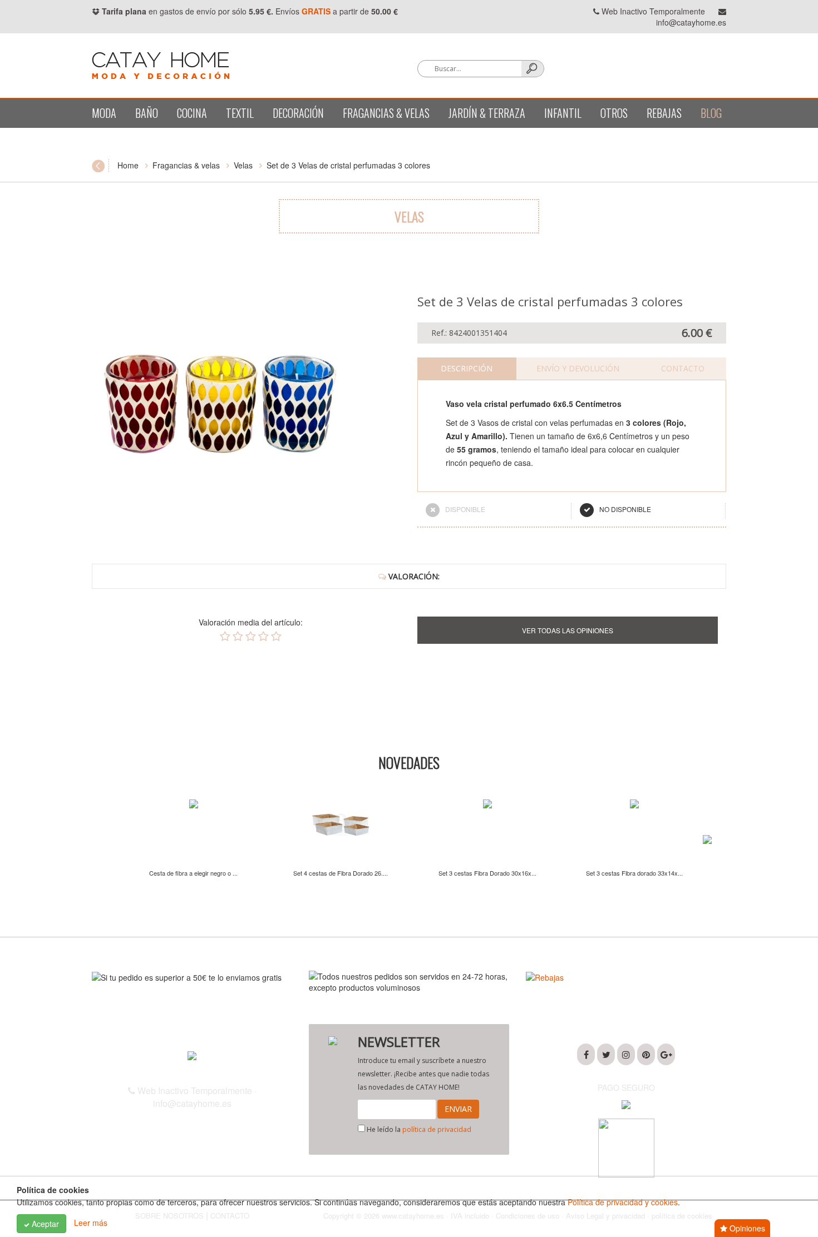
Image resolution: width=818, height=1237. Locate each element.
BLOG (711, 113)
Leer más (90, 1222)
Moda (104, 113)
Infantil (563, 113)
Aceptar (44, 1223)
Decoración (298, 113)
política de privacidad (436, 1129)
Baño (146, 113)
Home (128, 165)
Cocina (192, 113)
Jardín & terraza (487, 113)
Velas (243, 165)
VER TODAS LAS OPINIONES (567, 630)
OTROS (614, 113)
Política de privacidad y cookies (623, 1202)
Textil (240, 113)
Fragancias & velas (386, 113)
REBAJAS (664, 113)
